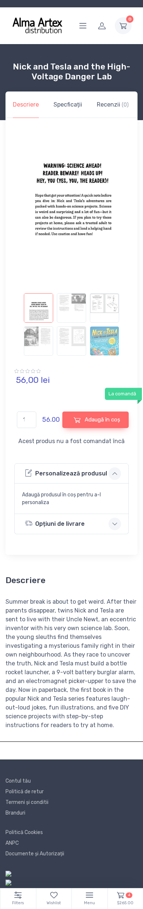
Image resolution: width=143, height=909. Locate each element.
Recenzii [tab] (113, 104)
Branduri (15, 813)
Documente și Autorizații (35, 854)
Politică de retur (25, 791)
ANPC (12, 843)
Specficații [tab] (68, 104)
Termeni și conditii (27, 802)
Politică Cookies (24, 832)
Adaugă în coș (101, 419)
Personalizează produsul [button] (71, 473)
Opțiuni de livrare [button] (60, 523)
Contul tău (18, 781)
